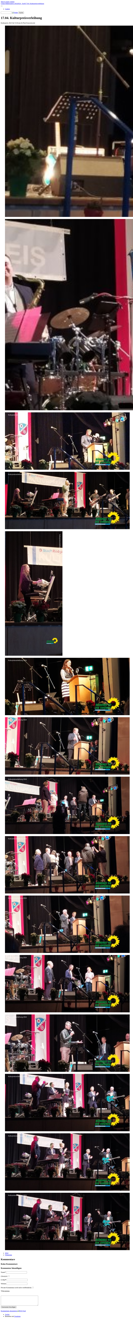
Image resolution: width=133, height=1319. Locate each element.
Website (3, 1284)
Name (3, 1272)
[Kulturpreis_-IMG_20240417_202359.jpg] (67, 774)
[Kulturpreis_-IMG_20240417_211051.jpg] (67, 1249)
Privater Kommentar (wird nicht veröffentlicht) (16, 1288)
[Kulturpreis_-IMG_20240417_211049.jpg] (67, 1190)
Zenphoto (17, 1316)
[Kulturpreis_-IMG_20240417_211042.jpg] (67, 1131)
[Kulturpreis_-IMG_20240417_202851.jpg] (67, 952)
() (4, 1276)
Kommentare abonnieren (9, 1311)
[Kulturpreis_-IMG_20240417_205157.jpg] (67, 1012)
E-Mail (3, 1280)
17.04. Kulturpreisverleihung (34, 3)
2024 (16, 3)
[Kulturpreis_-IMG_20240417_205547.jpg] (67, 1071)
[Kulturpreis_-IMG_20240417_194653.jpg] (67, 528)
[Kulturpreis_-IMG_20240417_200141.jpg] (67, 714)
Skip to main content (7, 2)
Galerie (7, 9)
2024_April (21, 3)
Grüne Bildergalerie (7, 3)
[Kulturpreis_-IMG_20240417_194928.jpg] (33, 655)
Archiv (7, 1314)
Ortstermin (8, 1255)
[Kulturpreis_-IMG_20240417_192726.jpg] (67, 469)
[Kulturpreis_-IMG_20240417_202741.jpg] (67, 893)
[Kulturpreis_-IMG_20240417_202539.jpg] (67, 833)
